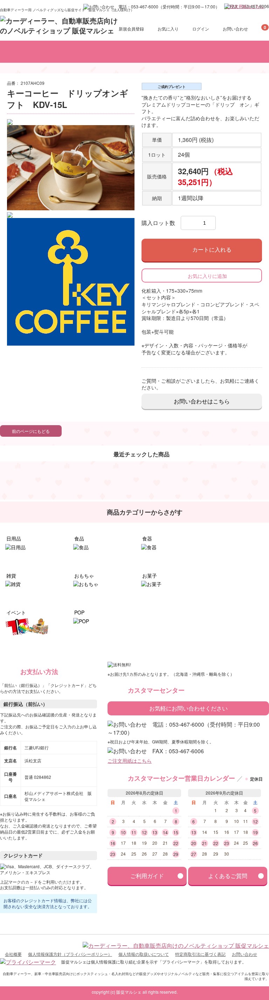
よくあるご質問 (227, 876)
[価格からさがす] (163, 52)
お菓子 (149, 575)
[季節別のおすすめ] (202, 52)
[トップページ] (15, 52)
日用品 (13, 538)
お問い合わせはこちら (202, 401)
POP (78, 612)
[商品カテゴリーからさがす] (61, 52)
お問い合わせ (235, 29)
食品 (78, 538)
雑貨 (10, 575)
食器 (146, 538)
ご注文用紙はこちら (245, 6)
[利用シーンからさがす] (119, 52)
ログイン (200, 29)
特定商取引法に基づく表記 (200, 954)
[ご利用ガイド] (246, 52)
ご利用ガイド (147, 876)
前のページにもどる (31, 431)
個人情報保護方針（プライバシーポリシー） (70, 954)
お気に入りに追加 (207, 276)
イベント (15, 612)
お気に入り (168, 29)
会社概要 (13, 954)
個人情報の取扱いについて (143, 954)
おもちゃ (83, 575)
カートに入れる (212, 250)
